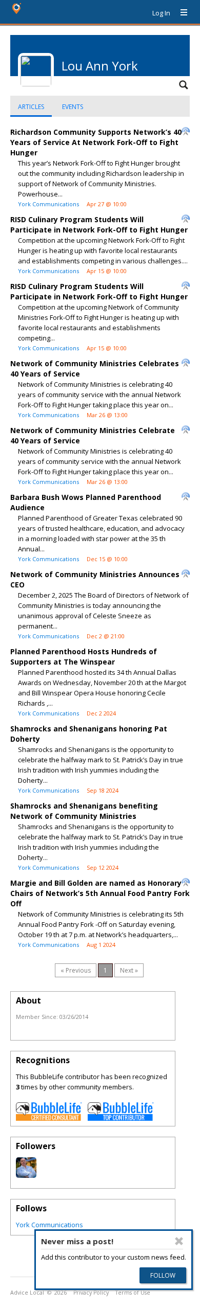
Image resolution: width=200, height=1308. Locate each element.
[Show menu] (180, 12)
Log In (161, 12)
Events (72, 106)
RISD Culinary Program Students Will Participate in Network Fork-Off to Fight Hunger (99, 224)
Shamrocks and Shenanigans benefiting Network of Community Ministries (84, 811)
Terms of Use (132, 1292)
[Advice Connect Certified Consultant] (49, 1118)
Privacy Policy (91, 1292)
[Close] (179, 1241)
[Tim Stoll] (26, 1175)
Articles (31, 106)
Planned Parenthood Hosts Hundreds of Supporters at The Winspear (83, 657)
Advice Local (27, 1292)
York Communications (48, 204)
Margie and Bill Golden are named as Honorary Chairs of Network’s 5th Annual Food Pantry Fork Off (100, 893)
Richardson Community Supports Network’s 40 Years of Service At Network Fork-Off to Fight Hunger (96, 142)
